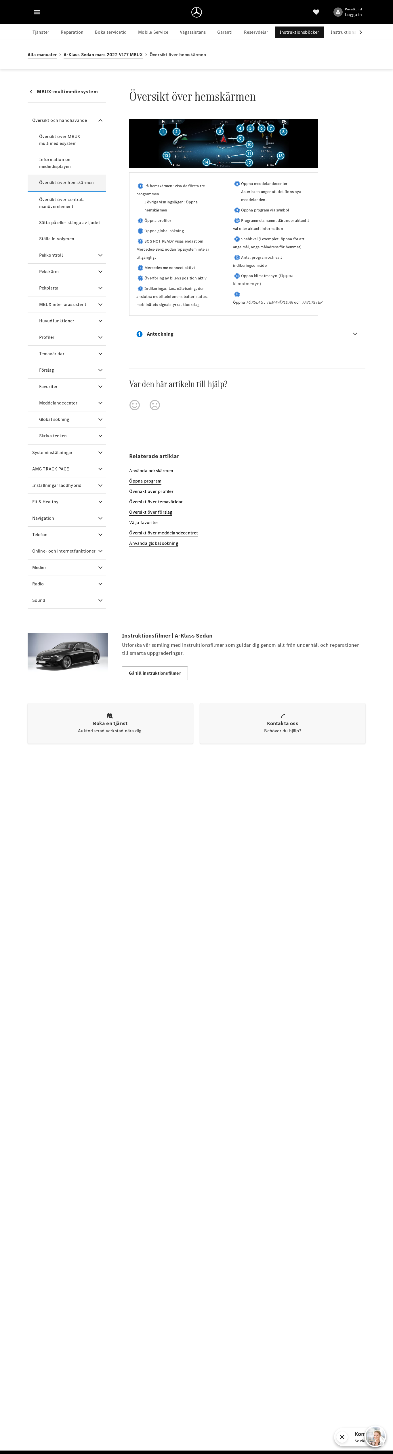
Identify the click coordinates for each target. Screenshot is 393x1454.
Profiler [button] (47, 337)
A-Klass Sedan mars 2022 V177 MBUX (103, 55)
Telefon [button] (39, 535)
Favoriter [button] (48, 386)
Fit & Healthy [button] (45, 502)
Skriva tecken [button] (53, 436)
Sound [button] (38, 600)
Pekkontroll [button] (51, 255)
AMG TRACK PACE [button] (50, 469)
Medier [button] (39, 567)
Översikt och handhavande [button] (59, 120)
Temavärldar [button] (51, 354)
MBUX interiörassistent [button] (62, 304)
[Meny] (37, 12)
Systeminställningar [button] (52, 452)
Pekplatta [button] (49, 288)
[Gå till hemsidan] (196, 12)
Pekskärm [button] (49, 272)
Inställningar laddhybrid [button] (57, 485)
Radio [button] (38, 584)
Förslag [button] (46, 370)
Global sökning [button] (54, 419)
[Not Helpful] (154, 405)
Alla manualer (42, 55)
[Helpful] (134, 405)
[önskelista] (316, 12)
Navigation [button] (43, 518)
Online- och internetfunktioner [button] (64, 551)
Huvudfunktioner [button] (57, 321)
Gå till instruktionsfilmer (155, 673)
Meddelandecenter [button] (58, 403)
